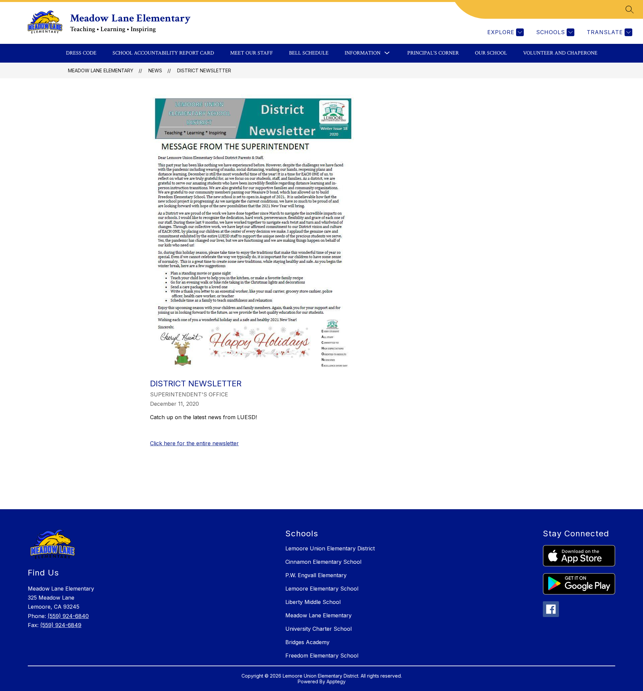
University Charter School (318, 628)
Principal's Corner (433, 53)
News (155, 70)
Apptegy (336, 681)
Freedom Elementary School (321, 655)
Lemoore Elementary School (321, 588)
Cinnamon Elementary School (323, 561)
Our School (491, 53)
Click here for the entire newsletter (194, 443)
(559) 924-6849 (60, 625)
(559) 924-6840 (68, 616)
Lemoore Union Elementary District (330, 548)
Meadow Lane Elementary (100, 70)
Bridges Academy (307, 642)
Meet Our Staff (251, 53)
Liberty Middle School (313, 602)
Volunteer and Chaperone (560, 53)
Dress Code (81, 53)
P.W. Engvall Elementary (316, 575)
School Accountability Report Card (163, 53)
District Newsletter (204, 70)
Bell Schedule (309, 53)
